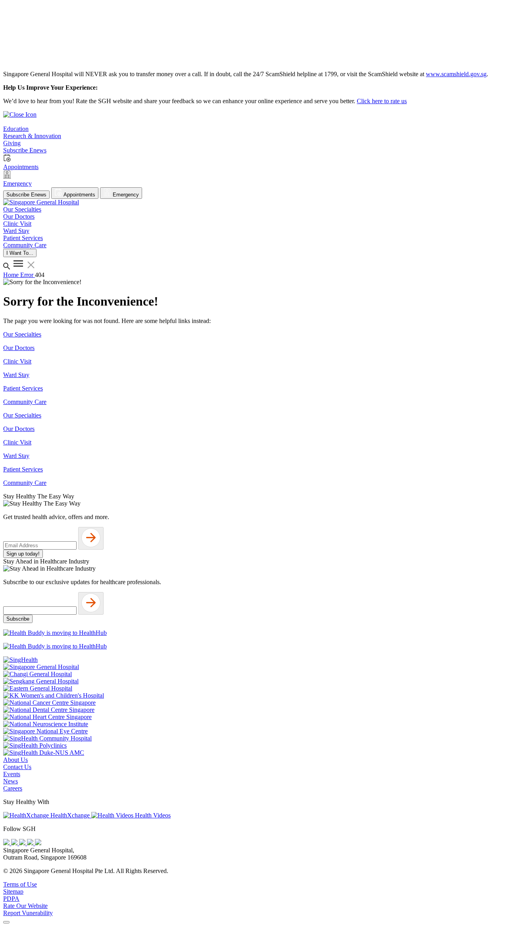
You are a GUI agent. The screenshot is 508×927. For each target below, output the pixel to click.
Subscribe (17, 619)
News (10, 781)
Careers (12, 788)
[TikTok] (31, 843)
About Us (15, 759)
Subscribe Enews (26, 195)
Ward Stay (16, 374)
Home (11, 274)
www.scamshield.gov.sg (456, 74)
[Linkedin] (38, 843)
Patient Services (23, 388)
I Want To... (19, 253)
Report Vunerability (28, 913)
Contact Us (17, 767)
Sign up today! (23, 554)
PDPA (11, 898)
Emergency (125, 195)
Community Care (24, 401)
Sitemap (13, 891)
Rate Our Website (25, 905)
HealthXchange (70, 815)
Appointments (78, 195)
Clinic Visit (17, 361)
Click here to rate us (382, 101)
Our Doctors (19, 347)
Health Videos (152, 815)
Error (27, 274)
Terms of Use (20, 884)
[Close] (6, 922)
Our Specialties (22, 334)
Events (11, 774)
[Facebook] (7, 843)
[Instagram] (23, 843)
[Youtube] (15, 843)
